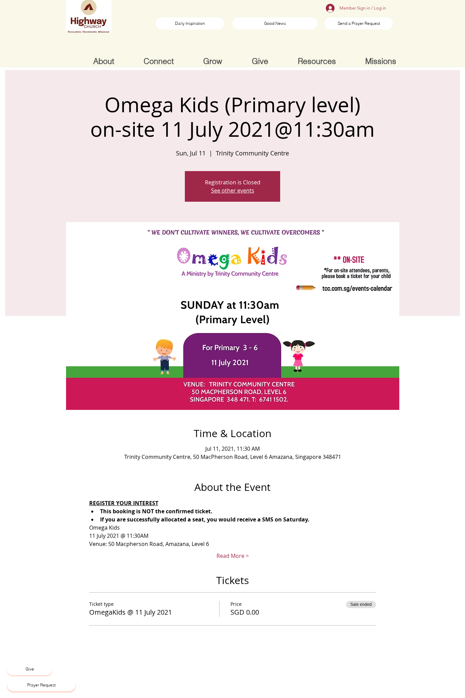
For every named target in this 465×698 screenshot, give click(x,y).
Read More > (233, 556)
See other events (232, 190)
